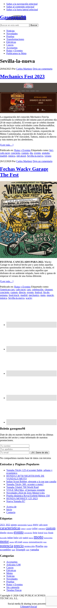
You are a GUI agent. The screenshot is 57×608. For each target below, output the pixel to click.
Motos (9, 573)
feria (35, 532)
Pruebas (10, 581)
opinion (25, 542)
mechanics (34, 295)
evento (37, 153)
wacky (29, 298)
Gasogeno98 (13, 17)
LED (20, 538)
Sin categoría (12, 587)
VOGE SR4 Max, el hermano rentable (25, 490)
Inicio (9, 509)
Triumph (20, 549)
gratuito (46, 153)
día (31, 153)
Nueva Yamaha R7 (15, 501)
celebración (37, 289)
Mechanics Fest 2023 (22, 76)
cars (29, 289)
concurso (41, 529)
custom (24, 153)
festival (38, 292)
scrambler (5, 549)
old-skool (21, 156)
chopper (49, 289)
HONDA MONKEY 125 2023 (22, 498)
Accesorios (11, 562)
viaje (27, 550)
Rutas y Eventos (22, 150)
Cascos (9, 567)
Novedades (12, 578)
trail (13, 550)
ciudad (28, 529)
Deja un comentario (42, 68)
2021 (2, 524)
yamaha (34, 549)
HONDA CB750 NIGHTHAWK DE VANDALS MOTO (25, 477)
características (10, 528)
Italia (15, 537)
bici (51, 150)
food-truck (14, 295)
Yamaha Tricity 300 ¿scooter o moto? (25, 484)
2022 (8, 525)
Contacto (10, 512)
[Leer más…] (6, 145)
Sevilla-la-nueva (35, 156)
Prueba (39, 546)
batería (29, 525)
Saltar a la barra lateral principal (22, 9)
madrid (3, 156)
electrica (10, 533)
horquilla (3, 538)
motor (4, 541)
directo (22, 292)
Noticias (10, 576)
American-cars (7, 289)
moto (42, 295)
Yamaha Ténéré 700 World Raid (22, 487)
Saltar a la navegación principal (22, 4)
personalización (36, 542)
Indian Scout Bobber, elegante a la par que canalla (31, 481)
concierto (15, 153)
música (11, 156)
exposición (28, 533)
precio (19, 546)
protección (29, 546)
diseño (3, 532)
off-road (18, 542)
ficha (46, 533)
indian (10, 537)
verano (47, 156)
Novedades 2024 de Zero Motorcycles (25, 492)
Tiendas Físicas (14, 590)
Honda (50, 533)
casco (23, 528)
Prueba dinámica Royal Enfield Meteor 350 (28, 495)
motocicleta (48, 538)
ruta (45, 546)
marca (31, 538)
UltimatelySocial (28, 606)
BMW (35, 525)
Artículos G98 (13, 564)
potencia (6, 546)
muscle (50, 295)
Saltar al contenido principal (20, 6)
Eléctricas (11, 570)
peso (45, 542)
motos (12, 542)
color (35, 528)
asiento (14, 525)
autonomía (22, 525)
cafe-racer (5, 153)
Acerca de (11, 506)
